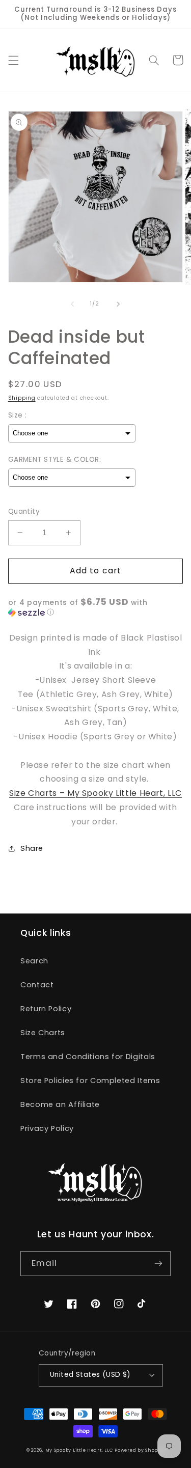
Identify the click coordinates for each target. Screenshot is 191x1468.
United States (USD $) (90, 1374)
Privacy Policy (47, 1128)
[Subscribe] (158, 1263)
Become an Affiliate (60, 1104)
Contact (36, 985)
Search (34, 961)
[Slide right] (118, 304)
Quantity (24, 511)
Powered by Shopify (140, 1450)
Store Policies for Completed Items (90, 1080)
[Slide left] (72, 304)
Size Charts (42, 1033)
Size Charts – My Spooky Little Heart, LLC (95, 793)
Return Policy (45, 1009)
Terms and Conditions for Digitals (87, 1056)
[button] (13, 60)
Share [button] (31, 848)
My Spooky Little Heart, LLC (79, 1450)
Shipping (22, 398)
